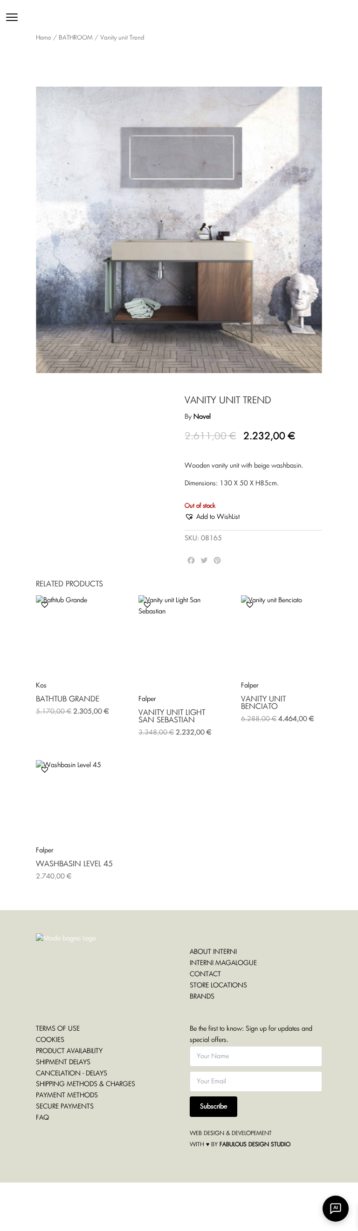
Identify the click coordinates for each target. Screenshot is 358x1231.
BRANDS (202, 996)
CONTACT (205, 974)
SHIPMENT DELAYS (63, 1062)
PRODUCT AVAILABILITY (69, 1051)
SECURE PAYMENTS (65, 1106)
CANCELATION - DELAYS (71, 1073)
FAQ (42, 1118)
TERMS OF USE (58, 1029)
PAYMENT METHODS (67, 1095)
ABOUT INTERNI (213, 952)
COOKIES (50, 1040)
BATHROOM (76, 38)
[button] (212, 517)
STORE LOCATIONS (218, 985)
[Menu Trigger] (11, 17)
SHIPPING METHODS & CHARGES (85, 1084)
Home (43, 38)
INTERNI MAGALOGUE (223, 963)
